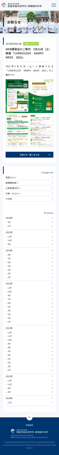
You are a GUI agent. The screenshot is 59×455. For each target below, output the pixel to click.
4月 (9, 222)
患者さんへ (11, 177)
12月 (10, 287)
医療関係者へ (12, 182)
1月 (9, 225)
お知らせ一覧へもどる (29, 154)
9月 (9, 244)
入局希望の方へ (13, 188)
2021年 (9, 376)
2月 (9, 318)
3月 (9, 273)
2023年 (9, 283)
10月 (10, 240)
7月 (9, 258)
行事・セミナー (13, 193)
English (29, 424)
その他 (9, 198)
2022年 (9, 327)
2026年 (9, 217)
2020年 (9, 398)
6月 (9, 262)
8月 (9, 347)
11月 (10, 236)
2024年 (9, 250)
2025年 (9, 232)
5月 (9, 266)
